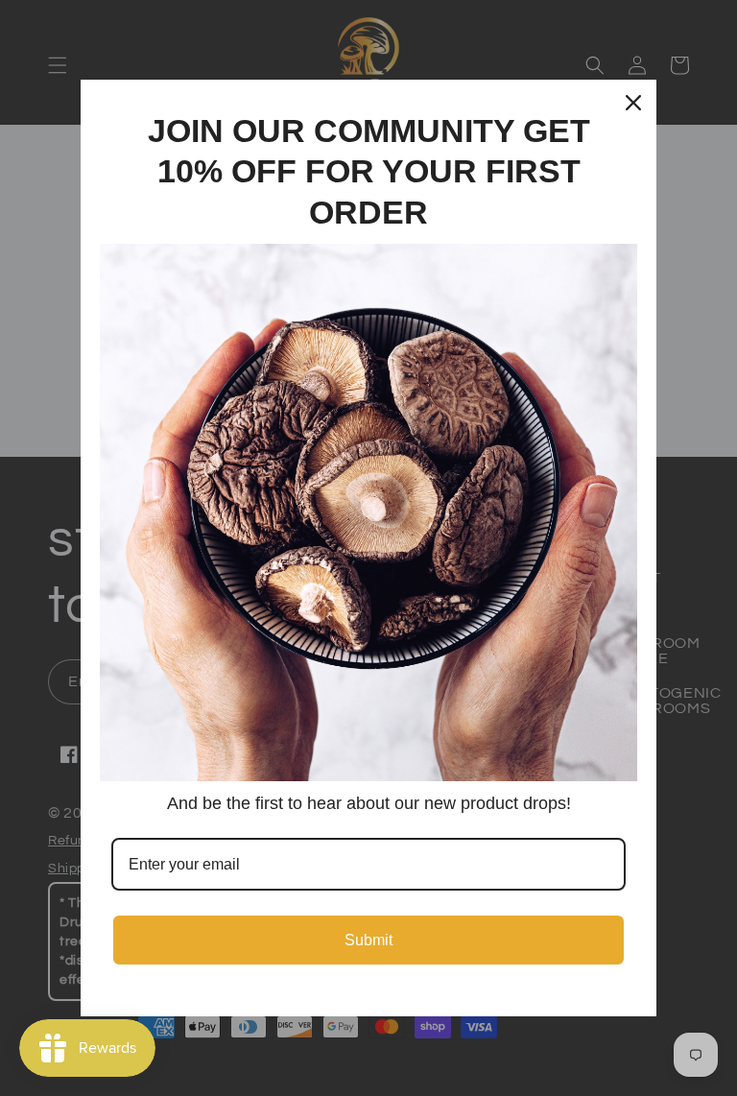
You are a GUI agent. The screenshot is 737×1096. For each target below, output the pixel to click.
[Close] (633, 103)
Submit (368, 940)
